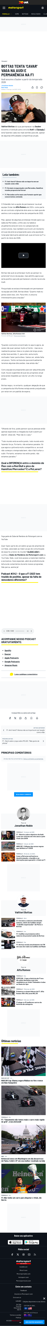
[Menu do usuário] (42, 8)
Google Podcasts (12, 661)
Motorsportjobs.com (23, 1274)
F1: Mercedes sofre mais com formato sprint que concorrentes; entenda (23, 195)
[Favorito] (37, 87)
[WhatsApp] (20, 718)
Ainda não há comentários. (23, 759)
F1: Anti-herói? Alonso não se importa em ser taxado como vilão (22, 182)
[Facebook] (10, 718)
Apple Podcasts (12, 658)
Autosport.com (23, 1277)
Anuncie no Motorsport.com (23, 1294)
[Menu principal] (4, 8)
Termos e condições (16, 1315)
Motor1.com (23, 1270)
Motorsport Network (19, 1321)
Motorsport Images (19, 336)
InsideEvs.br (24, 1267)
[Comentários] (42, 87)
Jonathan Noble (7, 85)
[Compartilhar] (32, 87)
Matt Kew (4, 87)
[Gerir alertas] (37, 718)
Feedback (23, 1290)
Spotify (8, 650)
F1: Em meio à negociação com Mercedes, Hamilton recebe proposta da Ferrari (24, 189)
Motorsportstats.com (23, 1281)
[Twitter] (15, 718)
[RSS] (35, 1254)
